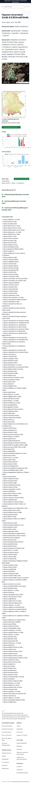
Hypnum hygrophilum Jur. (10, 430)
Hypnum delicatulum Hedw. (10, 360)
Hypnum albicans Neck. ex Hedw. (12, 228)
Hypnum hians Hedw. (9, 422)
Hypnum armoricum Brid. (10, 242)
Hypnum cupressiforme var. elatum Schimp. (15, 327)
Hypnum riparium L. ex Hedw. (11, 590)
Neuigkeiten (20, 729)
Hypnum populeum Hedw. (10, 527)
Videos (18, 726)
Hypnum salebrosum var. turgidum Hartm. (14, 620)
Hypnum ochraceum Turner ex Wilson (13, 497)
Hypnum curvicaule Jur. (9, 354)
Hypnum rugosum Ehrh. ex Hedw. (12, 601)
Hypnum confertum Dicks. (10, 287)
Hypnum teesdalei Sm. (9, 664)
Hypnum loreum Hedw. (9, 455)
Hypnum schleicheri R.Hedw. (11, 626)
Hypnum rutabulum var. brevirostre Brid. (14, 607)
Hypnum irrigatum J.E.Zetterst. (11, 436)
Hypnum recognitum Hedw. (10, 565)
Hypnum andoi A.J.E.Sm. (10, 236)
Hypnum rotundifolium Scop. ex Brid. (13, 594)
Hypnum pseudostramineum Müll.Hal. (13, 542)
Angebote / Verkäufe (22, 735)
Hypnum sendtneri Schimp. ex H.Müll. (13, 632)
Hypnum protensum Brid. (10, 540)
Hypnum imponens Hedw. (10, 432)
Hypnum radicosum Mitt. (9, 556)
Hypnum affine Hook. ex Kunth (11, 226)
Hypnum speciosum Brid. (10, 636)
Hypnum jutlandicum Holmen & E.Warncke (14, 443)
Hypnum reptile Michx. (9, 571)
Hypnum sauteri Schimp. (9, 624)
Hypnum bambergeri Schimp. (11, 247)
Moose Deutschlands (7, 726)
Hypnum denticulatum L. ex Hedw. (12, 365)
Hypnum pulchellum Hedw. (10, 544)
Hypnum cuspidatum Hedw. (10, 358)
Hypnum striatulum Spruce (10, 653)
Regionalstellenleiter (22, 743)
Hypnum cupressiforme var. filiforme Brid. (14, 331)
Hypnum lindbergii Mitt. (9, 451)
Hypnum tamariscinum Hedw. (11, 660)
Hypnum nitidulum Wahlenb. (10, 495)
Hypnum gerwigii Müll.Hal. (10, 405)
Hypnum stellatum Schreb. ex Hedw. (13, 647)
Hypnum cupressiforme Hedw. (11, 301)
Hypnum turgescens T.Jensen (11, 685)
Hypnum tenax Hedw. (9, 666)
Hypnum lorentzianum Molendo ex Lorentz (14, 453)
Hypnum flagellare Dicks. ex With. (12, 396)
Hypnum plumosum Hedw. (10, 523)
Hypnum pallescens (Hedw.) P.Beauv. (13, 502)
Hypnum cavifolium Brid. (9, 264)
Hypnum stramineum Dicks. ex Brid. (12, 651)
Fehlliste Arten (5, 768)
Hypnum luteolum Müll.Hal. (10, 462)
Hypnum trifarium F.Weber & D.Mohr (13, 681)
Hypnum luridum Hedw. (9, 459)
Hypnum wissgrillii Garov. (10, 702)
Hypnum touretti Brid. (9, 679)
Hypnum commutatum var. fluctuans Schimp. (15, 278)
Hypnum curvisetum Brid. (10, 356)
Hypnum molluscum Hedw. (10, 487)
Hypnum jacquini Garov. (9, 438)
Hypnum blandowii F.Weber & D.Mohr (13, 249)
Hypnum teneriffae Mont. (10, 670)
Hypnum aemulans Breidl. (10, 223)
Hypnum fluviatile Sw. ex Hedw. (11, 403)
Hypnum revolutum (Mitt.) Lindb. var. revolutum (16, 577)
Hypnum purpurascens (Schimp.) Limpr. (14, 548)
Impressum (19, 766)
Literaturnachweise (6, 753)
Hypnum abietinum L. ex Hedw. (11, 219)
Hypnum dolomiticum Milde (10, 373)
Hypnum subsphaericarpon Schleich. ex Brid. (15, 658)
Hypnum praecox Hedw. (9, 529)
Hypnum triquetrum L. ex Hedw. (11, 683)
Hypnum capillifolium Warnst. (11, 261)
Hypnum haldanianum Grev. (10, 411)
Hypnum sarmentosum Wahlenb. (12, 622)
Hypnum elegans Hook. (9, 375)
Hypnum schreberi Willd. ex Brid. (12, 628)
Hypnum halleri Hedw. (9, 413)
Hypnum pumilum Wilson (10, 546)
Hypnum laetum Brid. (8, 449)
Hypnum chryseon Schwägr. (11, 268)
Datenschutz (20, 769)
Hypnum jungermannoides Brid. (11, 440)
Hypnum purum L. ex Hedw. (10, 550)
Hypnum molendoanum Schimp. (12, 485)
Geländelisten (5, 759)
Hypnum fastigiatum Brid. (10, 386)
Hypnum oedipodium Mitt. (10, 499)
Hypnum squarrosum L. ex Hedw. (12, 643)
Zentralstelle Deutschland (17, 781)
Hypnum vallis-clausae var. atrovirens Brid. (14, 693)
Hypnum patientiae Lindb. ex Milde (12, 512)
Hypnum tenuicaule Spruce (10, 672)
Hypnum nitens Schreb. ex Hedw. (12, 493)
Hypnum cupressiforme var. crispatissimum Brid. (16, 322)
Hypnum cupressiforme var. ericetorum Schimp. (16, 329)
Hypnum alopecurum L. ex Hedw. (12, 232)
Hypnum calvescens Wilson (10, 259)
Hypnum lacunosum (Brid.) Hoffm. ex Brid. (14, 447)
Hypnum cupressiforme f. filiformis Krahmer (15, 299)
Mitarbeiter (19, 746)
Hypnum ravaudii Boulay (9, 558)
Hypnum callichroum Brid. (10, 257)
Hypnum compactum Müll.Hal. (11, 282)
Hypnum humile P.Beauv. (10, 428)
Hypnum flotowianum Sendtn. (11, 398)
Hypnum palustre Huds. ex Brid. (11, 510)
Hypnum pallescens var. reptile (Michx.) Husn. (15, 508)
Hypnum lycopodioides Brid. (10, 466)
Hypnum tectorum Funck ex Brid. (12, 662)
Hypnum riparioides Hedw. (10, 588)
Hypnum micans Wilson (9, 476)
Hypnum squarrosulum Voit (10, 641)
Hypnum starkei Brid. (8, 645)
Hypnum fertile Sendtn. (9, 392)
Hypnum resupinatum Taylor (11, 573)
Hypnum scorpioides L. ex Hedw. (12, 630)
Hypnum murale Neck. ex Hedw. (12, 489)
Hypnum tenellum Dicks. (9, 668)
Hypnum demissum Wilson (10, 363)
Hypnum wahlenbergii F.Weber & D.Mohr (14, 700)
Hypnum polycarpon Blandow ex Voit (13, 525)
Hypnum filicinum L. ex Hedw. (11, 394)
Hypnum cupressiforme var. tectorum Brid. (14, 350)
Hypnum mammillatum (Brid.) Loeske (13, 470)
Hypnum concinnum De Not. (11, 285)
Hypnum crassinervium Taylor (11, 295)
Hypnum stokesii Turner (9, 649)
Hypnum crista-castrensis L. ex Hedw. (13, 297)
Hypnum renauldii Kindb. (9, 569)
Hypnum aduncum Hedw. (10, 221)
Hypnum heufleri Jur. (8, 419)
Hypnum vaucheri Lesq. (9, 695)
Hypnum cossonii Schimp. (10, 293)
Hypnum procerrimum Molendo (11, 537)
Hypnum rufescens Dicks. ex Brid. (12, 596)
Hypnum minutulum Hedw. (10, 481)
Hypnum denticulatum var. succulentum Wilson (16, 367)
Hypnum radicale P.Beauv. (10, 554)
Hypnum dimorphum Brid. (10, 371)
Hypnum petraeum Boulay (10, 514)
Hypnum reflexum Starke (10, 567)
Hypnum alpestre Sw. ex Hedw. (11, 234)
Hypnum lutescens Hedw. (10, 464)
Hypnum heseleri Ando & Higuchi (12, 417)
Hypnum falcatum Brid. (9, 381)
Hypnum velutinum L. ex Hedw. (11, 698)
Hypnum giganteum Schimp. (10, 407)
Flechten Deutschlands (7, 729)
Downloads (4, 765)
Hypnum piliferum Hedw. (9, 516)
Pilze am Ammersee (7, 735)
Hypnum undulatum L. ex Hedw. (11, 691)
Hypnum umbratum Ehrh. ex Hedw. (12, 687)
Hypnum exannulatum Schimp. (11, 379)
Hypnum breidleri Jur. (8, 251)
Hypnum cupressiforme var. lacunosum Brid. (15, 337)
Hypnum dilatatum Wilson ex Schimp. (13, 369)
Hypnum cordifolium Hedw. (10, 291)
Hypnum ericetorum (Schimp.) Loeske (13, 377)
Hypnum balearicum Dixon (10, 245)
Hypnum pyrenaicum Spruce (11, 552)
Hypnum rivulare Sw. (8, 592)
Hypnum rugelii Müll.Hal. (9, 599)
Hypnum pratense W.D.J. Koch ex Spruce (14, 535)
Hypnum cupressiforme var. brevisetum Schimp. (16, 320)
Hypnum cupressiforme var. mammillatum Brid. (15, 339)
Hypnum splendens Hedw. (10, 639)
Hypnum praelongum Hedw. (10, 531)
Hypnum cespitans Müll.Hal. (10, 266)
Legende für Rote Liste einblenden (21, 178)
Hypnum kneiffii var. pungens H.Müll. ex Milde (15, 445)
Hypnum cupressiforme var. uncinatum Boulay (15, 352)
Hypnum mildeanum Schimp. (11, 478)
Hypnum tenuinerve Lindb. (10, 674)
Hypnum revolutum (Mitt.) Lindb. (12, 575)
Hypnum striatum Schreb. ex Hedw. (12, 655)
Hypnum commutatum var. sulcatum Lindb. (14, 280)
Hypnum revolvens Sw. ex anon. (12, 584)
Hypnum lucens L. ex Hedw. (10, 457)
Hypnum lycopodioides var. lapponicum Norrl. (15, 468)
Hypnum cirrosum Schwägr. (10, 274)
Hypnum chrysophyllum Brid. (11, 270)
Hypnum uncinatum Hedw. (10, 689)
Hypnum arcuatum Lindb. (10, 240)
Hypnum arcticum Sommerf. (10, 238)
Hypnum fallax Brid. (8, 384)
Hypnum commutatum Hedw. (11, 276)
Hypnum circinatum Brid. (9, 272)
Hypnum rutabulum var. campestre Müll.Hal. (15, 609)
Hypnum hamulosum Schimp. (11, 415)
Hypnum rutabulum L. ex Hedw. (11, 605)
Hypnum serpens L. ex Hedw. (11, 634)
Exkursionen (20, 732)
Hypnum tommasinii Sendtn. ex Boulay (13, 676)
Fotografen (19, 749)
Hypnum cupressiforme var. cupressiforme (14, 325)
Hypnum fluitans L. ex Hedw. (11, 400)
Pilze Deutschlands (6, 732)
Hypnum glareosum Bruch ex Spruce (13, 409)
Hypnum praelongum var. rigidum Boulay (14, 533)
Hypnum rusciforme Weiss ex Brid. (12, 603)
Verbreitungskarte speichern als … (11, 127)
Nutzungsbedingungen (22, 772)
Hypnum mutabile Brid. (9, 491)
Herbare (4, 756)
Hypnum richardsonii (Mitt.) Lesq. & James (14, 586)
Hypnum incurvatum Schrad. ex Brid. (13, 434)
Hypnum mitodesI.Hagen (10, 483)
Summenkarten (5, 762)
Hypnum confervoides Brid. (10, 289)
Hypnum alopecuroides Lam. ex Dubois (14, 230)
